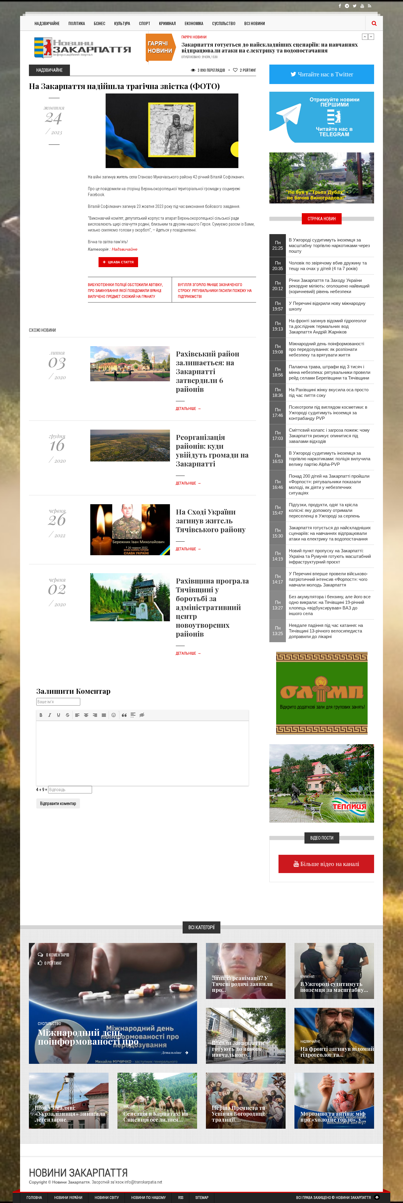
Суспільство (223, 23)
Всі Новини (254, 23)
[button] (41, 715)
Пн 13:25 (277, 630)
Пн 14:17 (277, 579)
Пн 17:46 (277, 412)
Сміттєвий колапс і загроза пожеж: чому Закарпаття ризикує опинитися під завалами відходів (329, 436)
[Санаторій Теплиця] (321, 782)
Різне (304, 1106)
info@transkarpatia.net (143, 1182)
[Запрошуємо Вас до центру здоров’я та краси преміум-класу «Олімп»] (322, 692)
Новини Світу (107, 1198)
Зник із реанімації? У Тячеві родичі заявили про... (242, 983)
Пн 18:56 (277, 372)
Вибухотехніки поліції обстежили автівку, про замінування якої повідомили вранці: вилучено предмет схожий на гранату (125, 291)
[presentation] (41, 715)
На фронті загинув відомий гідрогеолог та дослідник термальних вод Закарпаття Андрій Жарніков (327, 326)
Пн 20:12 (277, 285)
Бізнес (99, 23)
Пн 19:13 (277, 326)
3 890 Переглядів (211, 70)
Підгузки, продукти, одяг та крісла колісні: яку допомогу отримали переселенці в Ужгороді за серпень (324, 510)
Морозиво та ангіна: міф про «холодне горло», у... (333, 1116)
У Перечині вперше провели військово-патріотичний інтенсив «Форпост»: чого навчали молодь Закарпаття (328, 579)
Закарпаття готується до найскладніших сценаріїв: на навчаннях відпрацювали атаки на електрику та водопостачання (330, 533)
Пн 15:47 (277, 510)
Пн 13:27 (277, 605)
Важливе (129, 1106)
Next (371, 37)
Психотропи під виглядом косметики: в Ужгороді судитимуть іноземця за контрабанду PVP (328, 413)
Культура (122, 23)
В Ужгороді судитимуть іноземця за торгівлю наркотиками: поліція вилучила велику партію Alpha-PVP (329, 459)
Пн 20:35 (277, 265)
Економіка (194, 23)
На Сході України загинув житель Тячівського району (211, 520)
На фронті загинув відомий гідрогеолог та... (337, 1051)
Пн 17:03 (277, 435)
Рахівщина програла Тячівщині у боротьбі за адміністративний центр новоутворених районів (212, 607)
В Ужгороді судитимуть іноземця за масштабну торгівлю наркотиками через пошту (329, 245)
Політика (76, 23)
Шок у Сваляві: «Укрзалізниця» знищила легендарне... (70, 1113)
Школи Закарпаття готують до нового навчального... (238, 1048)
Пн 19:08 (277, 349)
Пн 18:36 (277, 392)
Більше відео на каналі (329, 864)
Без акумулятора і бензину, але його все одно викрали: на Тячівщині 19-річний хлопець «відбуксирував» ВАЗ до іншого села (330, 605)
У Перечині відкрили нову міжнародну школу (327, 306)
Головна (34, 1198)
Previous (365, 37)
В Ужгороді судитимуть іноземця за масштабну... (334, 986)
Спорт (144, 23)
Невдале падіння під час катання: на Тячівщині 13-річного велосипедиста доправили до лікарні (326, 631)
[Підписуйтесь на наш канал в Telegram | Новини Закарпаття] (321, 116)
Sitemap (202, 1198)
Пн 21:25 (277, 245)
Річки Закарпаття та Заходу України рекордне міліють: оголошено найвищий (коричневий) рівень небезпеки (329, 286)
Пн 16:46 (277, 484)
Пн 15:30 (277, 533)
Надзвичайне (47, 23)
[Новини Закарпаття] (86, 48)
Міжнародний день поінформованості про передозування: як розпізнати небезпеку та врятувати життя (326, 349)
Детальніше (188, 409)
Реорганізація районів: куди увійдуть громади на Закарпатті (212, 450)
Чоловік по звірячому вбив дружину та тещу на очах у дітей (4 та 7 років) (328, 265)
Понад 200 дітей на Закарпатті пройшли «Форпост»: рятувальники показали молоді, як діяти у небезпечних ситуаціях (329, 484)
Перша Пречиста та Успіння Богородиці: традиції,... (238, 1113)
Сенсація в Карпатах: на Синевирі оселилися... (155, 1116)
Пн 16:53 (277, 458)
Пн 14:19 (277, 556)
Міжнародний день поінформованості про (88, 1036)
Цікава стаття (120, 262)
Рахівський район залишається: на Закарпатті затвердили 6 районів (207, 371)
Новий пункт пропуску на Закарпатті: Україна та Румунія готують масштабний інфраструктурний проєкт (270, 47)
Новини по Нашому (148, 1198)
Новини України (68, 1198)
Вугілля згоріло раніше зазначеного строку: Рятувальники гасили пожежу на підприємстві (215, 291)
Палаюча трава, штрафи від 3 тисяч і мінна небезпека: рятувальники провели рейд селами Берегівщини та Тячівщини (329, 372)
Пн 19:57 (277, 306)
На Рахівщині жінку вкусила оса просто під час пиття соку (328, 392)
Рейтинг (248, 70)
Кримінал (167, 23)
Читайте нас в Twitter (324, 74)
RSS (180, 1198)
